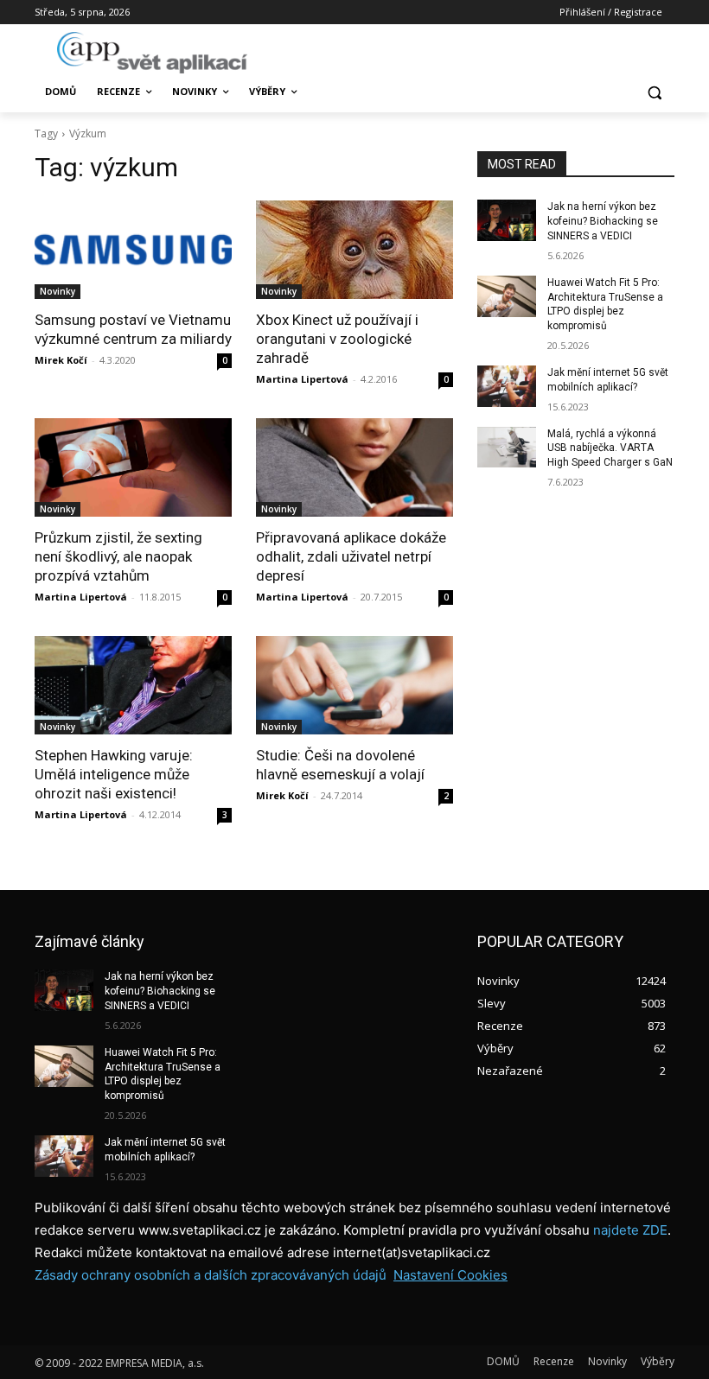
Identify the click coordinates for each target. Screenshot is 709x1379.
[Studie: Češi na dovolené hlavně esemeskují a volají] (354, 685)
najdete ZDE (630, 1230)
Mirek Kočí (61, 359)
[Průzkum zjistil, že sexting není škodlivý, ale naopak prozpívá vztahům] (133, 467)
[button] (654, 92)
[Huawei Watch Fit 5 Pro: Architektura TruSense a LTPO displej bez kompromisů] (506, 296)
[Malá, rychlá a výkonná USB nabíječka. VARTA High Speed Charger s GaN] (506, 447)
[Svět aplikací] (152, 52)
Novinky (57, 291)
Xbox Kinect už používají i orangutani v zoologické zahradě (337, 338)
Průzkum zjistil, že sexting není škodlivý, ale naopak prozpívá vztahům (118, 556)
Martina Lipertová (302, 378)
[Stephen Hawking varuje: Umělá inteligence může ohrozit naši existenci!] (133, 685)
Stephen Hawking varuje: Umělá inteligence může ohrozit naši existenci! (114, 774)
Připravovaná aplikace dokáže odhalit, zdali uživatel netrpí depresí (351, 556)
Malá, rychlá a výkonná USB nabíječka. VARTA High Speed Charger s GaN (610, 448)
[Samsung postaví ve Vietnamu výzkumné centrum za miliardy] (133, 249)
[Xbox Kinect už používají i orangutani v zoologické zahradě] (354, 249)
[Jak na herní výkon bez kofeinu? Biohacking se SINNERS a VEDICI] (506, 220)
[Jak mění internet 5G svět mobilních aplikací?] (506, 386)
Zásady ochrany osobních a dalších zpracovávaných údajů (210, 1275)
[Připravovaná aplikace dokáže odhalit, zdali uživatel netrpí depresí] (354, 467)
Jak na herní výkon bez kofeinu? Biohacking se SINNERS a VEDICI (602, 221)
